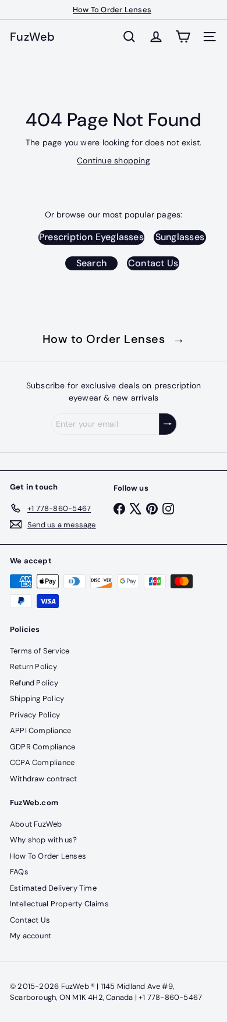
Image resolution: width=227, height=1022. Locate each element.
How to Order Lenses (113, 338)
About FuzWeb (36, 824)
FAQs (19, 872)
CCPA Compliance (42, 762)
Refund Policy (34, 683)
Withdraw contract (43, 779)
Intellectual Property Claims (59, 904)
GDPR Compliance (42, 747)
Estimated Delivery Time (53, 888)
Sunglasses (179, 237)
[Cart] (182, 36)
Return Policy (33, 666)
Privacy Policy (35, 715)
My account (30, 936)
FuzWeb (32, 37)
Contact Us (153, 263)
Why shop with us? (43, 840)
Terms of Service (39, 651)
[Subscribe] (167, 424)
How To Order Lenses (112, 10)
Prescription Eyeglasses (91, 237)
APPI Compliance (40, 730)
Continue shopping (113, 160)
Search (91, 263)
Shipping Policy (37, 698)
